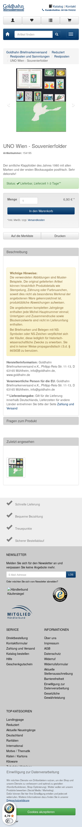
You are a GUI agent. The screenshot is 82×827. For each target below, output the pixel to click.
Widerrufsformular (56, 664)
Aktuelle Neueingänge (21, 730)
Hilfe (9, 659)
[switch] (9, 821)
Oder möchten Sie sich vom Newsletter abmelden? (32, 581)
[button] (9, 104)
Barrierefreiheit (54, 679)
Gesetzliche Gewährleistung (54, 695)
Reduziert (58, 52)
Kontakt (71, 6)
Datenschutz (52, 653)
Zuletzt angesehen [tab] (20, 441)
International (14, 746)
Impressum (51, 643)
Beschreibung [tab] (17, 251)
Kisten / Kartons (16, 756)
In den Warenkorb (41, 211)
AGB (47, 648)
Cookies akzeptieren (41, 812)
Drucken (60, 236)
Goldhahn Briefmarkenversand (26, 52)
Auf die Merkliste (22, 236)
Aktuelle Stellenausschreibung (58, 671)
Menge (11, 199)
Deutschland (14, 735)
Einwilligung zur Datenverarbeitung (56, 686)
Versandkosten (36, 220)
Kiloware (12, 761)
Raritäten (12, 740)
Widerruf (50, 659)
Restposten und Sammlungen (30, 56)
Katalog (57, 6)
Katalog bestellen (17, 653)
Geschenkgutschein (19, 664)
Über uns (50, 638)
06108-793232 (68, 10)
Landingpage (15, 719)
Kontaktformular (17, 643)
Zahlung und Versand (20, 648)
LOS (70, 574)
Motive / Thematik (18, 751)
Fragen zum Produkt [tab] (22, 420)
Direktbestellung (17, 638)
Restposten (61, 56)
